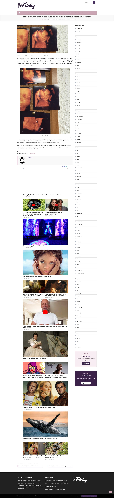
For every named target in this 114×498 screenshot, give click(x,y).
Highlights (79, 182)
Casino (78, 68)
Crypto (78, 99)
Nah (33, 463)
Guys (78, 162)
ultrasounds (37, 463)
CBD (78, 71)
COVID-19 (79, 93)
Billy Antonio (21, 55)
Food (78, 130)
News (29, 12)
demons (26, 463)
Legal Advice (79, 213)
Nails (78, 253)
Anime (78, 34)
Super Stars (79, 307)
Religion (78, 284)
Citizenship (79, 79)
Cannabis (79, 62)
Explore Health (86, 363)
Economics (79, 110)
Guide (78, 159)
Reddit (56, 60)
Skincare (78, 295)
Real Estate (79, 276)
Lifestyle (78, 219)
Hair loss (78, 173)
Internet (78, 204)
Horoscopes (79, 193)
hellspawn (30, 463)
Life (77, 216)
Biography (79, 51)
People (78, 264)
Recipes (78, 278)
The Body (79, 315)
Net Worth (79, 256)
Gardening (79, 147)
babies (23, 463)
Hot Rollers (79, 196)
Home (24, 12)
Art (77, 36)
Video (78, 341)
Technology (79, 313)
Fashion (78, 125)
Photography (79, 270)
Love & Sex (79, 221)
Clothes (78, 85)
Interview (78, 207)
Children (78, 76)
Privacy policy (93, 495)
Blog (78, 54)
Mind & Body (79, 236)
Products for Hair (80, 273)
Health (34, 12)
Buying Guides (80, 59)
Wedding (78, 347)
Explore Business (86, 383)
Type (78, 332)
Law (77, 210)
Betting (78, 48)
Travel (89, 12)
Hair (77, 165)
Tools (78, 324)
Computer (79, 88)
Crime (78, 96)
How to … (79, 199)
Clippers (78, 82)
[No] (112, 496)
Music (78, 250)
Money (78, 239)
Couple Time (79, 91)
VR (77, 344)
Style (63, 12)
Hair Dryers (79, 170)
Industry (78, 202)
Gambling (79, 142)
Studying (78, 301)
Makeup (78, 227)
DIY (77, 108)
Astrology (79, 39)
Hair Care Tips (80, 167)
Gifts (78, 150)
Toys (78, 327)
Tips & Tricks (79, 321)
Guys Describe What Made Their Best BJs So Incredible (30, 466)
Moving (78, 247)
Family (78, 122)
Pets (78, 267)
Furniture (78, 136)
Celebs (39, 12)
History (78, 184)
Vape (78, 335)
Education (79, 113)
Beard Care (79, 42)
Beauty (78, 45)
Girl (77, 153)
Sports (78, 298)
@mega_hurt (32, 153)
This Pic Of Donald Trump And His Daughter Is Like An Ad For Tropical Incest (61, 466)
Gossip (78, 156)
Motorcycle (79, 241)
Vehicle (78, 338)
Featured (78, 128)
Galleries (78, 139)
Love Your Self (80, 224)
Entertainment (70, 12)
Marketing (79, 230)
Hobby (78, 187)
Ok (83, 495)
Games (78, 145)
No (87, 495)
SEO (78, 290)
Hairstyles (79, 176)
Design (78, 105)
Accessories (79, 28)
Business (78, 56)
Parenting (78, 12)
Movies (45, 12)
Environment (79, 119)
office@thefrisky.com (52, 486)
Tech (78, 310)
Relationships (57, 12)
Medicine (78, 233)
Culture (78, 102)
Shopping (79, 293)
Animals (78, 31)
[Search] (94, 2)
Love (50, 12)
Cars (78, 65)
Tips (77, 318)
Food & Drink (79, 133)
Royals (83, 12)
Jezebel (37, 139)
